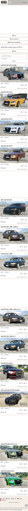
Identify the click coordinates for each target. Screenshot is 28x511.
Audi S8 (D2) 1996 (6, 253)
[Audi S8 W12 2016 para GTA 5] (14, 372)
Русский (3, 498)
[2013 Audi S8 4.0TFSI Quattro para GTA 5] (14, 399)
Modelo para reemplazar (14, 42)
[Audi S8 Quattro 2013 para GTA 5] (14, 480)
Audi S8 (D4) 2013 (6, 92)
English (8, 498)
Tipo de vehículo (14, 39)
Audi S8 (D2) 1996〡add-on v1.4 (11, 309)
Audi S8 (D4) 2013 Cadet (8, 65)
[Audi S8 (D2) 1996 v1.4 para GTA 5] (14, 345)
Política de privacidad (17, 509)
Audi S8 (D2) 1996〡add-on (9, 226)
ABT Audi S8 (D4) (6, 199)
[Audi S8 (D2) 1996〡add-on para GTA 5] (14, 236)
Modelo (14, 51)
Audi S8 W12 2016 (6, 363)
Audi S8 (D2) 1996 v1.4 (8, 336)
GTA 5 (2, 83)
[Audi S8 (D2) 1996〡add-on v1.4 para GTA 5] (14, 318)
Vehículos (7, 83)
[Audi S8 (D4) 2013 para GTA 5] (14, 101)
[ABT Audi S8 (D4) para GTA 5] (14, 209)
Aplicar (14, 61)
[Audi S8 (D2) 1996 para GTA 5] (14, 263)
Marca (14, 35)
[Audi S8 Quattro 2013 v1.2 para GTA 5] (14, 453)
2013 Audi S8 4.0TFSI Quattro (10, 390)
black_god (4, 412)
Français (14, 498)
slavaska (4, 87)
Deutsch (20, 498)
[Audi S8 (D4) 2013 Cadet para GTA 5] (14, 74)
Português (3, 500)
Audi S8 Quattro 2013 (7, 471)
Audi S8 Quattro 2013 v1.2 (9, 444)
